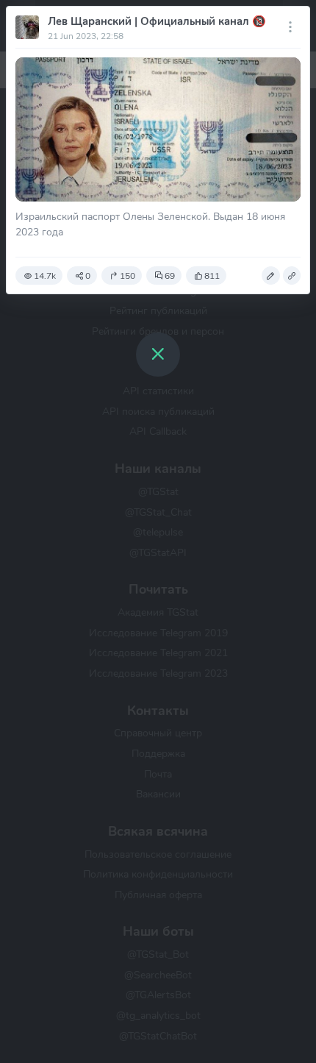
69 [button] (170, 276)
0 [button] (87, 276)
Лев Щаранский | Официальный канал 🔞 (157, 21)
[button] (270, 275)
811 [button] (212, 276)
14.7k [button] (45, 276)
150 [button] (127, 276)
